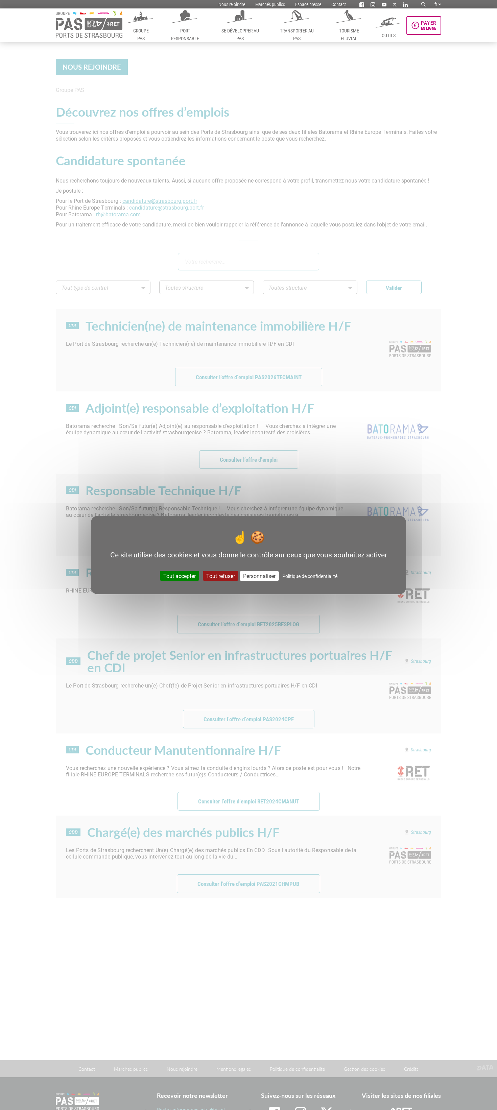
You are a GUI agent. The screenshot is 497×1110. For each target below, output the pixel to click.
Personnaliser (259, 575)
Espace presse (308, 4)
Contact (338, 4)
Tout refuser (220, 575)
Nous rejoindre (231, 4)
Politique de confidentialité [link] (309, 576)
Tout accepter (179, 575)
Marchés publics (270, 4)
